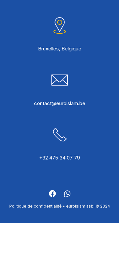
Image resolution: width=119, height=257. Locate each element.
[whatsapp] (67, 195)
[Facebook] (52, 195)
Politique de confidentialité (35, 206)
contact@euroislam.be (59, 103)
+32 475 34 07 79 (59, 158)
